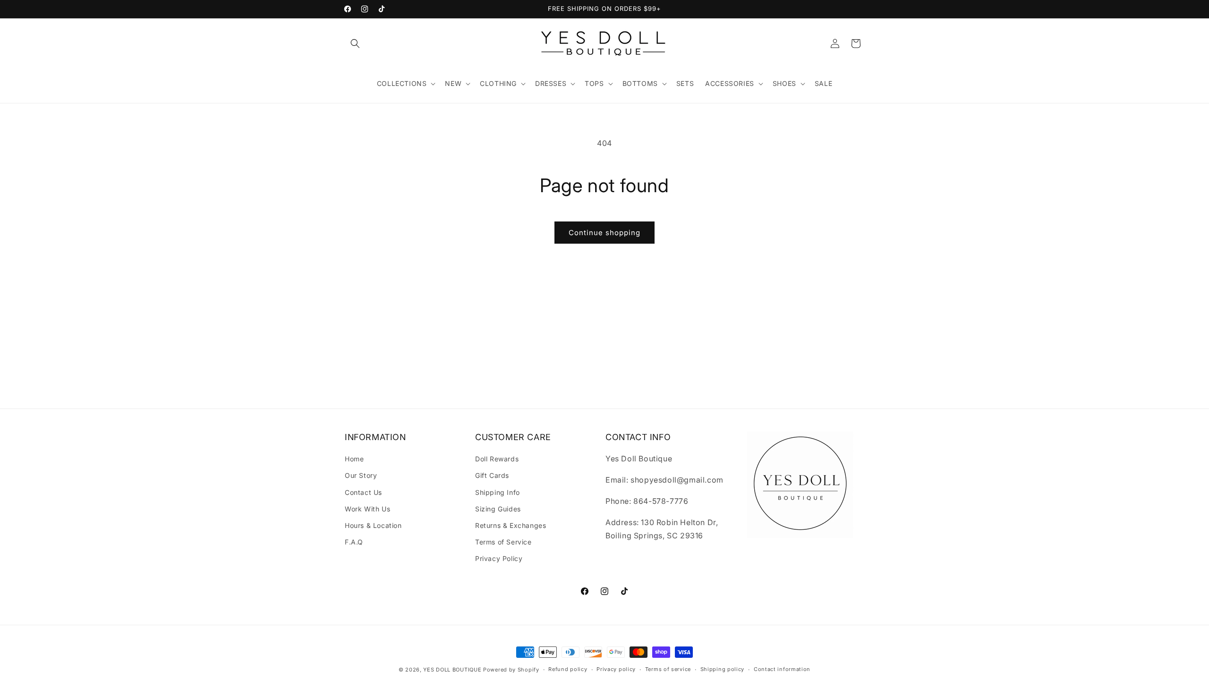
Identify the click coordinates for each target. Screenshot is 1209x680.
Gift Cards (492, 475)
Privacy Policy (498, 558)
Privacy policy (616, 669)
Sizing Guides (498, 509)
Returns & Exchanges (510, 525)
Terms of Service (503, 542)
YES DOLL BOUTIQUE (452, 669)
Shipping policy (722, 669)
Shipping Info (497, 492)
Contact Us (363, 492)
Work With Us (367, 509)
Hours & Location (373, 525)
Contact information (782, 669)
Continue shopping (604, 232)
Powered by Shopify (511, 669)
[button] (355, 43)
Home (354, 459)
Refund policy (567, 669)
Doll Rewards (497, 459)
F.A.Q (354, 542)
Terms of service (668, 669)
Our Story (361, 475)
